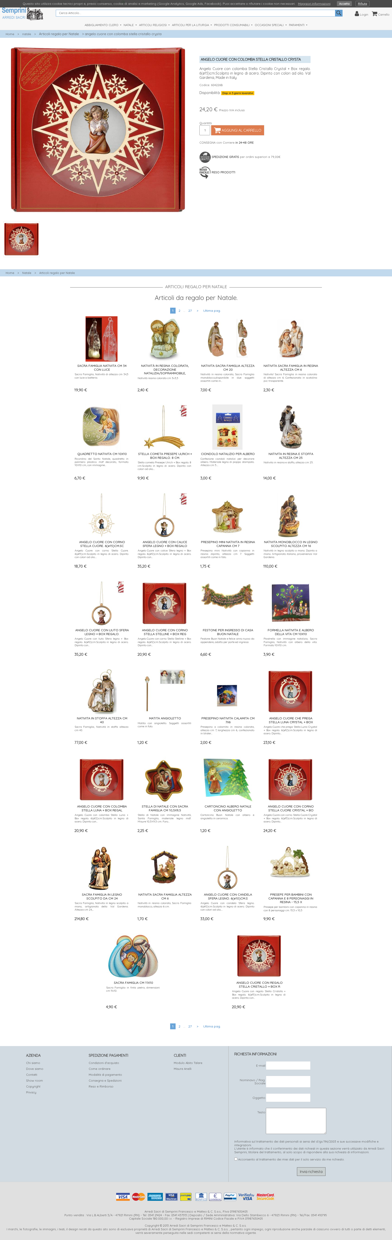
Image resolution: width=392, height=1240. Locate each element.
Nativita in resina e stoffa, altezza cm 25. (288, 462)
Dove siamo (34, 1069)
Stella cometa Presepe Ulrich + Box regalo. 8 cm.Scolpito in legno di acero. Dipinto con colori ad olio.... (164, 466)
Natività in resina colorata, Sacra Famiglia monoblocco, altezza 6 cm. (164, 904)
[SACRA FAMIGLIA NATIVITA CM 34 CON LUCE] (102, 337)
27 (190, 311)
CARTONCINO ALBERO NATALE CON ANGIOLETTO (228, 808)
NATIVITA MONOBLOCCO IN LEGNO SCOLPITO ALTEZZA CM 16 (291, 544)
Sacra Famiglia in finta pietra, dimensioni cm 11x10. (133, 989)
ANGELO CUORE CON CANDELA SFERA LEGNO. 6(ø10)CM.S (228, 896)
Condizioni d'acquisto (104, 1063)
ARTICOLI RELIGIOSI (153, 25)
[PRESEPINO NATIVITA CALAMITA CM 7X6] (227, 690)
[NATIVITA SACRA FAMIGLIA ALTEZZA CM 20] (227, 337)
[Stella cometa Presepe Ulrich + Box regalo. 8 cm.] (164, 426)
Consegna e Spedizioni (105, 1080)
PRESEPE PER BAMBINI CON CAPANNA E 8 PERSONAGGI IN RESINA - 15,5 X (290, 898)
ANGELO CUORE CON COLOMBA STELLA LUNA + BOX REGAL (102, 808)
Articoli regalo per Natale (59, 34)
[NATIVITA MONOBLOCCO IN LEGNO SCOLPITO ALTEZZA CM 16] (290, 514)
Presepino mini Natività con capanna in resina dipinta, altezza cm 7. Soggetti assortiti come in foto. (227, 554)
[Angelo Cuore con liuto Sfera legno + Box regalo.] (101, 602)
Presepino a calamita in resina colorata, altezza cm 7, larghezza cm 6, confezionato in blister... (227, 730)
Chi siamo (33, 1063)
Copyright (33, 1086)
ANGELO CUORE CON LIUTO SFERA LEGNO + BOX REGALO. (102, 632)
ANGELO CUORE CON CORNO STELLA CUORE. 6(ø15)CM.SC (102, 544)
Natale (26, 273)
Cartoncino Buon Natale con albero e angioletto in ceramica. (227, 816)
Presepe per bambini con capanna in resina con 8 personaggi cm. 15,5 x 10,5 (290, 908)
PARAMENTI (297, 25)
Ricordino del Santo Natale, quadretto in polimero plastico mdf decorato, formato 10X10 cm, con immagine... (101, 462)
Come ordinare (99, 1069)
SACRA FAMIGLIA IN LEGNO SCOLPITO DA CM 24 (102, 896)
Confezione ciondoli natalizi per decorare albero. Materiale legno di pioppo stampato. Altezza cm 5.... (227, 462)
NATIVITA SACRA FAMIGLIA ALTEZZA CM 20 (228, 368)
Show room (34, 1080)
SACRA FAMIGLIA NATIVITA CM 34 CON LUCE (102, 368)
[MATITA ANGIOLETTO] (164, 690)
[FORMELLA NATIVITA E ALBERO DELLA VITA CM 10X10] (290, 602)
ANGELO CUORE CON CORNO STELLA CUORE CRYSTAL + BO (291, 808)
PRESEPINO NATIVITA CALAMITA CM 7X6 (228, 720)
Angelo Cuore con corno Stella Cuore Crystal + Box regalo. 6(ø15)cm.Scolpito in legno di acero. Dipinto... (290, 818)
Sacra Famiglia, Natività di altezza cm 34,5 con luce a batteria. (101, 375)
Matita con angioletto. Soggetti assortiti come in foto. (164, 724)
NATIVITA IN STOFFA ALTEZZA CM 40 (102, 720)
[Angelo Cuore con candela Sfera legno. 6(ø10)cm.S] (227, 866)
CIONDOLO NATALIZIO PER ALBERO (228, 454)
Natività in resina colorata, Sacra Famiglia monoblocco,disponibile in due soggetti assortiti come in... (227, 377)
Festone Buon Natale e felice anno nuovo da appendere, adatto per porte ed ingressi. (227, 640)
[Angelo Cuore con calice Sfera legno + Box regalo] (164, 514)
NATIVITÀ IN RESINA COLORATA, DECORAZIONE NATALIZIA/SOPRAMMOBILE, (165, 369)
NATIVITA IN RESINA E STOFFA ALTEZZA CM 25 (291, 456)
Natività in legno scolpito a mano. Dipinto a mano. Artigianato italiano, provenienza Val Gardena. (290, 554)
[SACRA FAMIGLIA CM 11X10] (133, 954)
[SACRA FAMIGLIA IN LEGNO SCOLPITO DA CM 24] (101, 866)
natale (26, 34)
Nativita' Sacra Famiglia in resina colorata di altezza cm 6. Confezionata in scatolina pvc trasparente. (290, 377)
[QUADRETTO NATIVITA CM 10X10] (101, 426)
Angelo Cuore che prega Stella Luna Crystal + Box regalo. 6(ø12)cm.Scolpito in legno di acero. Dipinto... (290, 730)
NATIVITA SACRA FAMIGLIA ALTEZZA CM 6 (165, 896)
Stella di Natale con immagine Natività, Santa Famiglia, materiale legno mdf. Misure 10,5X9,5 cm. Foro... (164, 818)
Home (10, 34)
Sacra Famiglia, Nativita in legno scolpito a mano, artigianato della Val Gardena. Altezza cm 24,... (101, 906)
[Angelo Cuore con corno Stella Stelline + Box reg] (164, 602)
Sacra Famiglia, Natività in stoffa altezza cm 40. (101, 728)
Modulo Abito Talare (188, 1063)
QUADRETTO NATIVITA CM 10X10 (102, 454)
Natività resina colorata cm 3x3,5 (158, 378)
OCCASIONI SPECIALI (269, 25)
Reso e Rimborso (101, 1086)
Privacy (31, 1092)
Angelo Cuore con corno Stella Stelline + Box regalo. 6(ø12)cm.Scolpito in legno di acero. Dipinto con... (164, 642)
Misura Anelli (182, 1069)
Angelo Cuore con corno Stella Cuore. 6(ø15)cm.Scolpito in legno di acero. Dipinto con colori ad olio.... (101, 554)
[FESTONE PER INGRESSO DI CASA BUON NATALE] (227, 594)
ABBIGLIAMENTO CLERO (102, 25)
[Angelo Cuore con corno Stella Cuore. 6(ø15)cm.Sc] (101, 514)
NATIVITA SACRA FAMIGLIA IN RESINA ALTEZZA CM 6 (291, 368)
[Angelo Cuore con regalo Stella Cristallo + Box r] (259, 954)
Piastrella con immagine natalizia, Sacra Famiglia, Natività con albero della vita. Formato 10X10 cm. (290, 642)
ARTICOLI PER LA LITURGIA (191, 25)
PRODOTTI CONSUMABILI (232, 25)
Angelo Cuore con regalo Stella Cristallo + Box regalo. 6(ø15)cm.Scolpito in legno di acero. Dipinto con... (259, 994)
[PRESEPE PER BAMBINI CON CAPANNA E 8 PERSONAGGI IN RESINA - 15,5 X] (290, 861)
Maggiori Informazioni (314, 4)
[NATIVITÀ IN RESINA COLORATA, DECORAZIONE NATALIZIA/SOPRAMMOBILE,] (164, 337)
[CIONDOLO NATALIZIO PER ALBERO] (227, 426)
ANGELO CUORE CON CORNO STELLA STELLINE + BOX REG (165, 632)
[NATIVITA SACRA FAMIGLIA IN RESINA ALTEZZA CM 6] (290, 337)
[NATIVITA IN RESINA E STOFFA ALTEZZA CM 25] (290, 426)
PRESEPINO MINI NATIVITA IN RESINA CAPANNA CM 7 (228, 544)
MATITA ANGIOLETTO (165, 718)
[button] (98, 259)
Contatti (31, 1074)
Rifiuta (362, 3)
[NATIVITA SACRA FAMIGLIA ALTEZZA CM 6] (164, 866)
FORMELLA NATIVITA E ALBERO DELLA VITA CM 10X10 (291, 632)
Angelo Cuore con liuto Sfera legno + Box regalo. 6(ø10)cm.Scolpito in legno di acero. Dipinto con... (101, 642)
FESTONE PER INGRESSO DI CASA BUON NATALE (228, 632)
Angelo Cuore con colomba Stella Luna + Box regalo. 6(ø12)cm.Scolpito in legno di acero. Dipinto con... (101, 818)
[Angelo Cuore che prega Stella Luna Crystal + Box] (290, 690)
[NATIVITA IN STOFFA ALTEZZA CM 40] (102, 690)
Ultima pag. (212, 311)
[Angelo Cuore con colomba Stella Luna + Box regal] (101, 778)
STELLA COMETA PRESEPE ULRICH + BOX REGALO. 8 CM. (165, 456)
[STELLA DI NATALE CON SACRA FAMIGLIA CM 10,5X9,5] (164, 778)
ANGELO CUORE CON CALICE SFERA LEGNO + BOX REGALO (165, 544)
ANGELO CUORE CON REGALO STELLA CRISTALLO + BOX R (259, 985)
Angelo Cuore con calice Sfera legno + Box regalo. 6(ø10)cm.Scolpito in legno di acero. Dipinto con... (164, 554)
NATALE (129, 25)
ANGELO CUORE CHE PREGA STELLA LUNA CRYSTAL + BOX (291, 720)
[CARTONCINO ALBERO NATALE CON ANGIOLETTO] (227, 778)
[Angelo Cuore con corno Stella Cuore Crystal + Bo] (290, 778)
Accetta (344, 3)
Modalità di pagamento (105, 1074)
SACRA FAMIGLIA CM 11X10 (133, 983)
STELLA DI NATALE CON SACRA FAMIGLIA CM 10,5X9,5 (165, 808)
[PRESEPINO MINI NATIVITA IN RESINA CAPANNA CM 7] (227, 514)
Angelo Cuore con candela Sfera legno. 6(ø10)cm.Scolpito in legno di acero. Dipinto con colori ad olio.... (227, 906)
